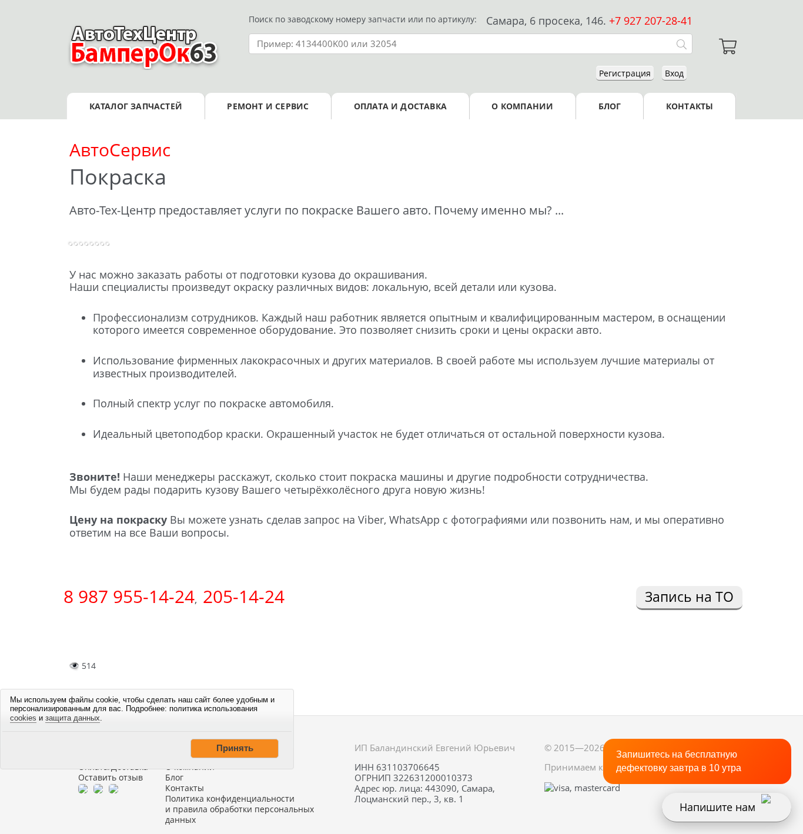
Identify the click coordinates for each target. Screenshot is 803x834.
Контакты (690, 106)
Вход (674, 73)
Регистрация (625, 73)
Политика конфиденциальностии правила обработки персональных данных (239, 809)
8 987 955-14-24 (129, 596)
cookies (23, 718)
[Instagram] (113, 788)
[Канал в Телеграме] (83, 788)
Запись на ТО (689, 596)
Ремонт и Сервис (268, 106)
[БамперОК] (144, 46)
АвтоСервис (119, 150)
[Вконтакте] (98, 788)
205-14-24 (244, 596)
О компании (522, 106)
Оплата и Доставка (400, 106)
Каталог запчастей (135, 106)
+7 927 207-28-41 (650, 21)
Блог (609, 106)
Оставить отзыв (110, 777)
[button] (234, 748)
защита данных (72, 718)
